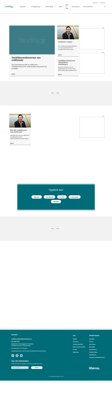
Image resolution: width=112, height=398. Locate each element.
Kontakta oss (92, 354)
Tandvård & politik (78, 344)
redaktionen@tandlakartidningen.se (21, 339)
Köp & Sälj (67, 6)
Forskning (75, 341)
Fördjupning (35, 6)
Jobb (60, 6)
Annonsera (76, 6)
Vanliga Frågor (93, 352)
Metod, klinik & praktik (79, 347)
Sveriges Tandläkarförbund (97, 357)
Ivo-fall (75, 349)
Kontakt (95, 2)
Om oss (91, 341)
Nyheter (23, 6)
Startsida (91, 339)
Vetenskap (49, 6)
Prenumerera (87, 6)
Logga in (102, 2)
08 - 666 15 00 (15, 341)
